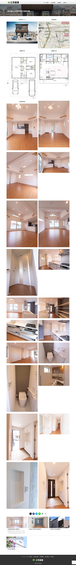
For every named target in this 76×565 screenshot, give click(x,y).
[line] (39, 514)
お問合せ (64, 2)
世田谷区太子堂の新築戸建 (55, 529)
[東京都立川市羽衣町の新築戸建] (36, 514)
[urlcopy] (45, 514)
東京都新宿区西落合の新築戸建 (13, 529)
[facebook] (33, 514)
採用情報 (42, 556)
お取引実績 (53, 2)
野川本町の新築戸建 (11, 549)
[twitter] (30, 514)
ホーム (23, 556)
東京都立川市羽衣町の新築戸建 (35, 529)
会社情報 (59, 2)
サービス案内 (46, 2)
